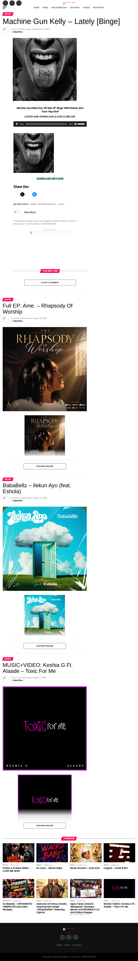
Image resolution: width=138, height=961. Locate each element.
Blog (67, 945)
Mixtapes (75, 7)
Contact (77, 945)
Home (36, 7)
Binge (33, 204)
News (45, 7)
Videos (86, 7)
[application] (50, 124)
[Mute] (75, 124)
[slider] (81, 123)
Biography (98, 7)
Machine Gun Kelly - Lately (51, 204)
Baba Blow (18, 32)
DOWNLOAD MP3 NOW (50, 178)
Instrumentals (59, 7)
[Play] (17, 124)
